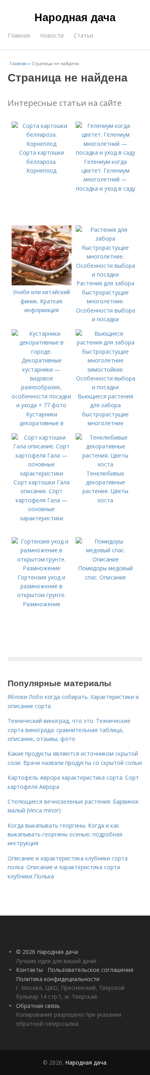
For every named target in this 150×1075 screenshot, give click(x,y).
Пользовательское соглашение (91, 969)
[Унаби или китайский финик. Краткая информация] (42, 283)
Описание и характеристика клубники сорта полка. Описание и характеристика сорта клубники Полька (68, 867)
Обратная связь (38, 1005)
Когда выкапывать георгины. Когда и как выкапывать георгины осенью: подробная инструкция (65, 834)
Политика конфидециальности (58, 979)
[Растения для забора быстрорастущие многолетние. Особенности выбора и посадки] (106, 274)
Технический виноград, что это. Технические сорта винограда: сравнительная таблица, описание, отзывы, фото (69, 730)
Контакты (29, 969)
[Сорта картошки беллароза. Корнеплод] (42, 143)
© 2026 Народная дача (47, 952)
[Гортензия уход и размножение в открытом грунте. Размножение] (42, 568)
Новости (52, 35)
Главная (19, 35)
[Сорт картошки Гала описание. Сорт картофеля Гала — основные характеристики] (42, 473)
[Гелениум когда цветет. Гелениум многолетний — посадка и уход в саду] (106, 152)
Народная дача (75, 16)
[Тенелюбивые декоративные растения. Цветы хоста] (106, 464)
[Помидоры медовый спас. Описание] (106, 559)
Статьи (83, 35)
